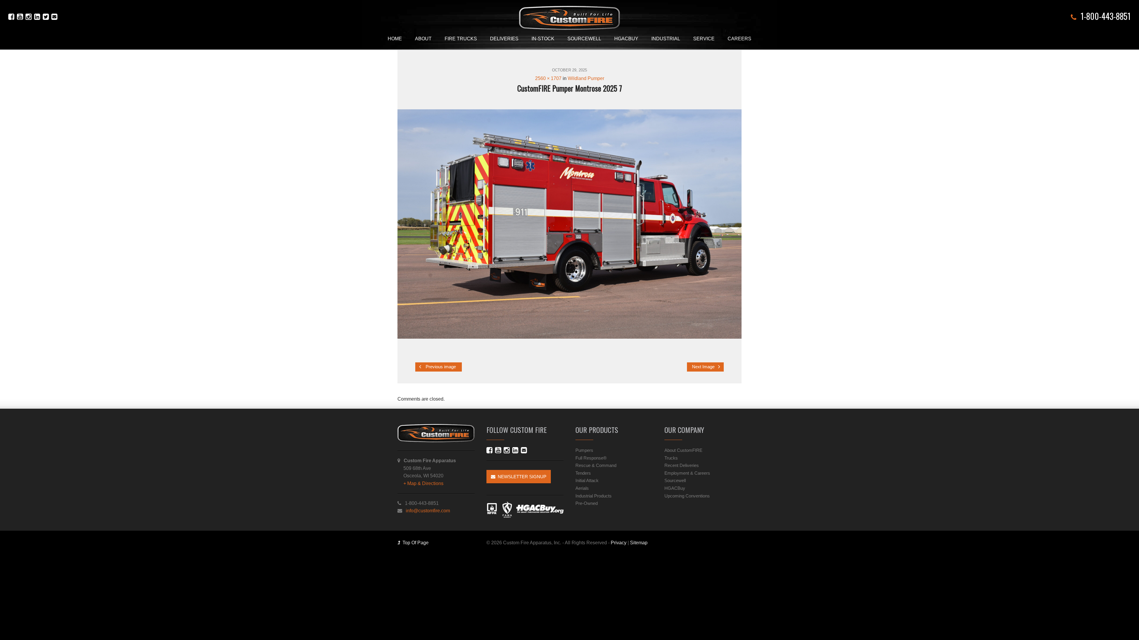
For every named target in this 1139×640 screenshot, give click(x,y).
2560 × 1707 (548, 78)
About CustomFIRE (683, 450)
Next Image (704, 366)
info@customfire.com (428, 510)
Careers (739, 38)
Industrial (665, 38)
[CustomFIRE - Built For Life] (569, 18)
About (423, 38)
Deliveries (504, 38)
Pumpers (584, 450)
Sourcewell (584, 38)
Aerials (582, 488)
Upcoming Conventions (687, 495)
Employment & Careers (687, 473)
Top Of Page (414, 542)
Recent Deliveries (681, 465)
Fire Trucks (461, 38)
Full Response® (591, 457)
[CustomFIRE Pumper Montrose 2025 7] (569, 223)
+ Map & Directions (423, 483)
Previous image (440, 366)
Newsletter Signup (520, 476)
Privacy (618, 542)
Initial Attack (587, 480)
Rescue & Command (595, 465)
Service (704, 38)
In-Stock (543, 38)
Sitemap (639, 542)
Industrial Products (593, 495)
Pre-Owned (586, 503)
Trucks (671, 457)
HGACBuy (626, 38)
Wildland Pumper (586, 78)
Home (395, 38)
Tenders (583, 473)
